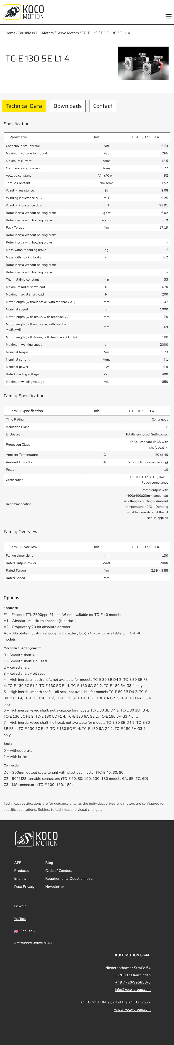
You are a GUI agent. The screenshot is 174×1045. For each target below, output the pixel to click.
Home (10, 33)
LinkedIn (20, 906)
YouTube (20, 919)
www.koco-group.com (132, 1009)
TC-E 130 (90, 33)
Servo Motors (68, 33)
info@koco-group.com (133, 989)
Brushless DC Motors (36, 33)
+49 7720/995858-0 (133, 982)
